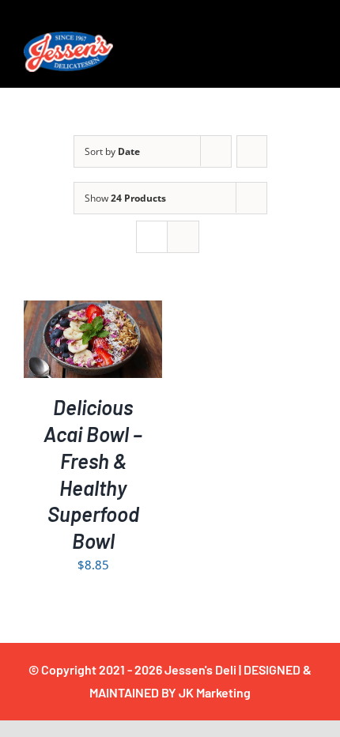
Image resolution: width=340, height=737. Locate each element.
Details (93, 350)
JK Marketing (215, 692)
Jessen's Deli (200, 669)
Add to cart (82, 334)
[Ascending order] (251, 151)
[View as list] (183, 236)
